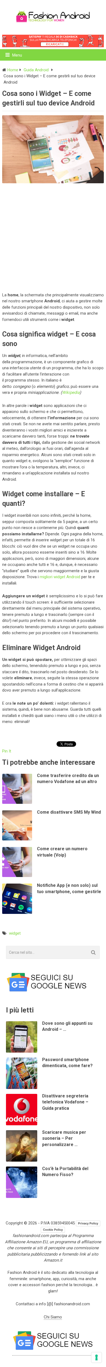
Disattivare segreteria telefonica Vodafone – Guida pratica (65, 1102)
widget (15, 933)
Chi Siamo (53, 1317)
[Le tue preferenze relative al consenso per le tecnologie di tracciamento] (96, 1357)
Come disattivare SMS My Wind (69, 812)
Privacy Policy (88, 1223)
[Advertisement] (53, 236)
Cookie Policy (53, 1230)
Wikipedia (71, 392)
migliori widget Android (60, 576)
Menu (17, 55)
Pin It (6, 751)
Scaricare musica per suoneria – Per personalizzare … (64, 1138)
